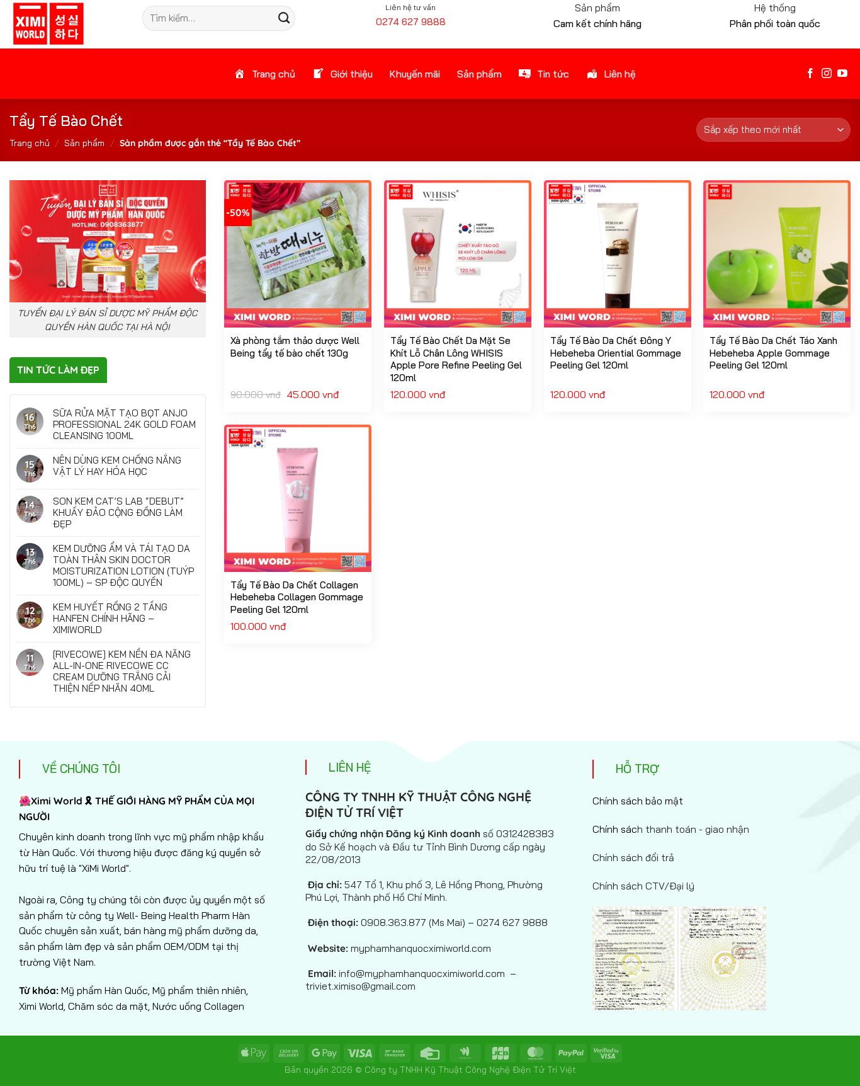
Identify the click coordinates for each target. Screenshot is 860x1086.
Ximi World (41, 1006)
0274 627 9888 (411, 22)
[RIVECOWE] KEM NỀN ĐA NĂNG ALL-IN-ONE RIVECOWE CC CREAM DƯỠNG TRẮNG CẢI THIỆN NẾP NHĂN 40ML (122, 671)
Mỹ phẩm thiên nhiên (199, 990)
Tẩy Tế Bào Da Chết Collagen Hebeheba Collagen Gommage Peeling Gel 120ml (296, 597)
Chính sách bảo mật (637, 800)
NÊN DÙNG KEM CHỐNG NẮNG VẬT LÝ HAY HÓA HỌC (117, 466)
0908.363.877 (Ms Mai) (413, 922)
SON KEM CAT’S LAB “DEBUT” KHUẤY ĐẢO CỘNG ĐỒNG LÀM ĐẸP (118, 513)
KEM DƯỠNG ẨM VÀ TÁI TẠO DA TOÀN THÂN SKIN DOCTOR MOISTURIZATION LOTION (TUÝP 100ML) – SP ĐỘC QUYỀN (123, 565)
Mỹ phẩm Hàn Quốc (104, 990)
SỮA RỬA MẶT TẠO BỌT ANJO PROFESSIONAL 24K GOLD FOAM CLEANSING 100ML (124, 425)
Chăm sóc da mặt (108, 1006)
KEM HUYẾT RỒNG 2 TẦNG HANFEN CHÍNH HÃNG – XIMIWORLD (110, 619)
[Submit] (283, 18)
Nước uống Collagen (198, 1006)
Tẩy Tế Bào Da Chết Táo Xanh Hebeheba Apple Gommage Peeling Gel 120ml (773, 352)
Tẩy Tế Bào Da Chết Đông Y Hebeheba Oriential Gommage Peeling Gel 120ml (615, 352)
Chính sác (670, 829)
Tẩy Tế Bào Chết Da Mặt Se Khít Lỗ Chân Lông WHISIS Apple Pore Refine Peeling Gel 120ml (456, 359)
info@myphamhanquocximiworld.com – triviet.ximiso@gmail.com (410, 979)
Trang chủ (29, 143)
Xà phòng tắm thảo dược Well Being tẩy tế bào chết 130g (294, 346)
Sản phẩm (84, 143)
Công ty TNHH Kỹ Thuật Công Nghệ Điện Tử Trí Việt (470, 1069)
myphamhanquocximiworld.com (421, 948)
